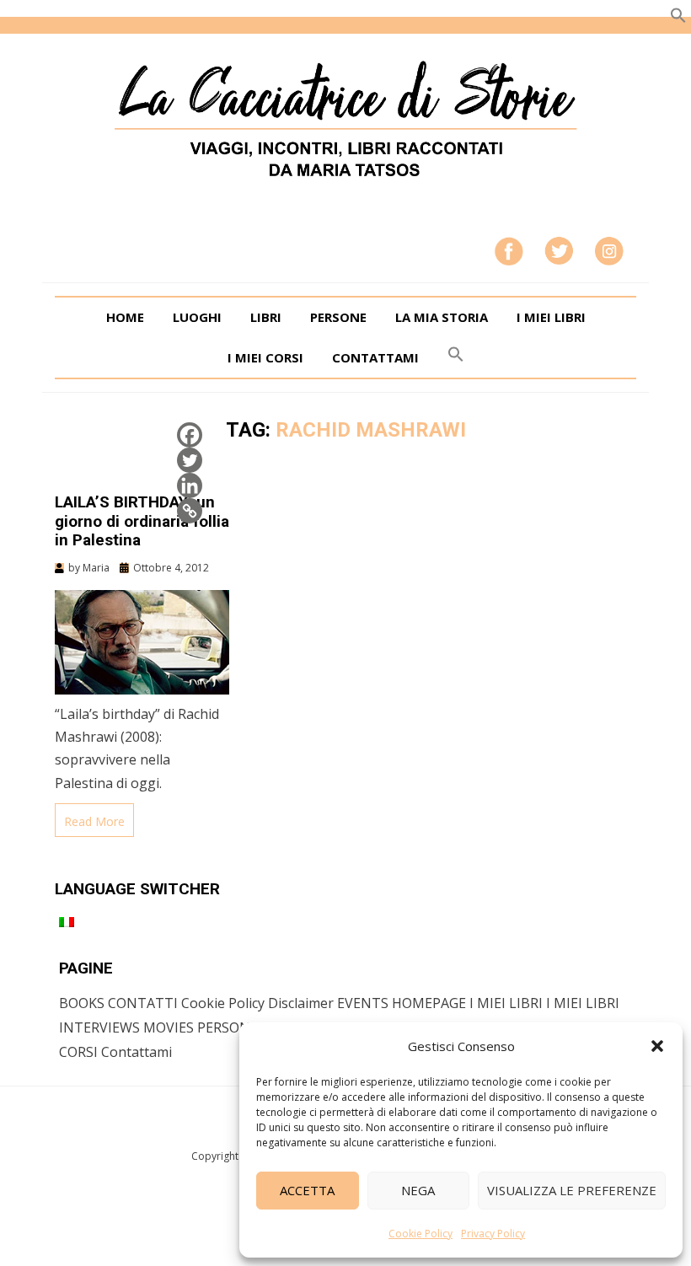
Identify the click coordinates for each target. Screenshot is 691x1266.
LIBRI (265, 316)
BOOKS (81, 1003)
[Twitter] (189, 460)
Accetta (307, 1190)
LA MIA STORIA (441, 316)
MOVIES (168, 1027)
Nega (418, 1190)
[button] (657, 1046)
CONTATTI (143, 1003)
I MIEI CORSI (265, 357)
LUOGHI (197, 316)
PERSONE (338, 316)
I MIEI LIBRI (551, 316)
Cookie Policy (420, 1233)
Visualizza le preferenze (571, 1190)
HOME (125, 316)
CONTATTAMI (375, 357)
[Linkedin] (189, 485)
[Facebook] (189, 435)
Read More (94, 821)
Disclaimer (301, 1003)
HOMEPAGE (429, 1003)
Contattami (136, 1052)
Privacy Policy (493, 1233)
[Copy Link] (189, 510)
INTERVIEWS (99, 1027)
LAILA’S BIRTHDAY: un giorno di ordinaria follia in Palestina (142, 521)
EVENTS (362, 1003)
